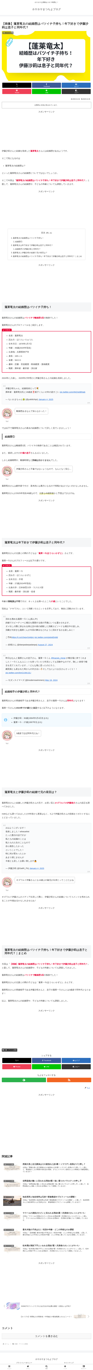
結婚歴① (18, 242)
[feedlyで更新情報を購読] (24, 1080)
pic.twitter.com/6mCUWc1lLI (18, 673)
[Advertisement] (46, 129)
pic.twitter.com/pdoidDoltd (46, 637)
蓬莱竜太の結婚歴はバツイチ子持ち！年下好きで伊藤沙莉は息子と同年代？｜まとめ (47, 256)
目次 (43, 233)
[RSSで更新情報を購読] (69, 1080)
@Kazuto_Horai (58, 658)
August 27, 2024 (45, 645)
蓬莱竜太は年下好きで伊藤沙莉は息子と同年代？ (33, 245)
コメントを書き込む (46, 1336)
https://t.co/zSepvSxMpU (23, 637)
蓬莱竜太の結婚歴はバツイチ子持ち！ (28, 238)
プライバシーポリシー (24, 1363)
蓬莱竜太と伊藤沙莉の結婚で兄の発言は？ (30, 253)
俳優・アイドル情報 (10, 1050)
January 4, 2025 (46, 399)
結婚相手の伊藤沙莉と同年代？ (28, 249)
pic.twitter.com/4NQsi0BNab (72, 392)
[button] (76, 91)
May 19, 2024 (51, 680)
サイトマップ (69, 1363)
